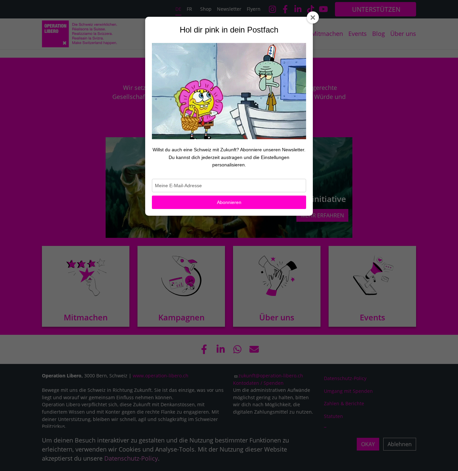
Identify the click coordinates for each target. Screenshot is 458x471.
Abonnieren (229, 202)
